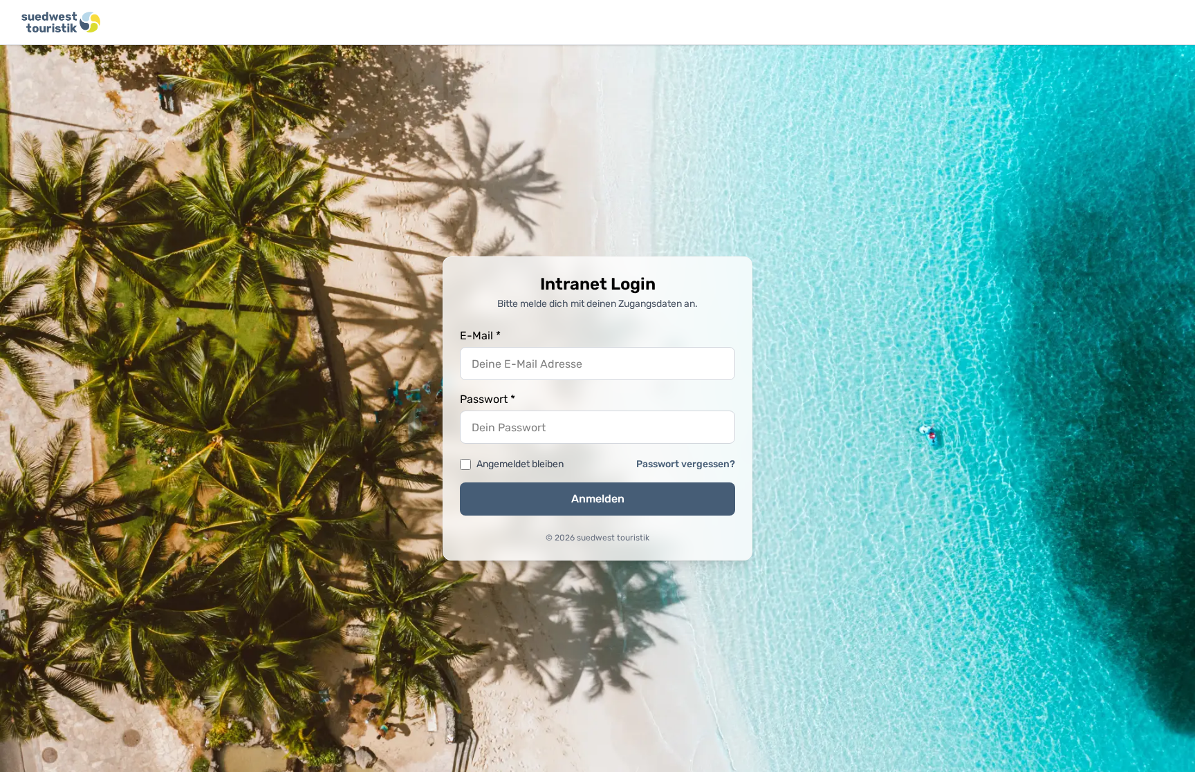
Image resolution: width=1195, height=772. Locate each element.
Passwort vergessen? (685, 464)
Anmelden (597, 498)
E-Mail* (480, 335)
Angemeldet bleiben (520, 464)
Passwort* (487, 399)
